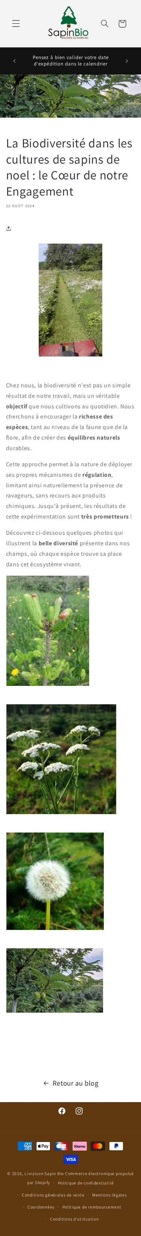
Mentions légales (109, 1195)
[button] (15, 23)
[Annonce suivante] (126, 61)
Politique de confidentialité (86, 1183)
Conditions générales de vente (53, 1195)
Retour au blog (76, 1082)
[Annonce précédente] (14, 61)
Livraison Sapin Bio (44, 1173)
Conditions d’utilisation (74, 1219)
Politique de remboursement (91, 1207)
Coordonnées (41, 1207)
